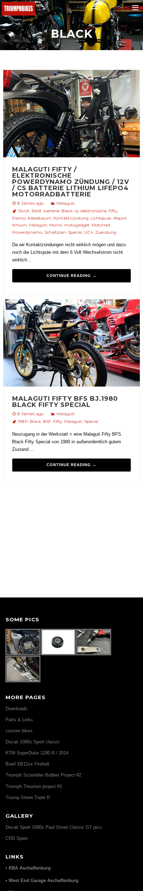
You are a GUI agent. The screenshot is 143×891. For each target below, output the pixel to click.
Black (67, 210)
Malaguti (66, 203)
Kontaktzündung (71, 218)
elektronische (94, 210)
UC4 (88, 232)
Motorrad (101, 225)
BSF (47, 421)
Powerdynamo (27, 232)
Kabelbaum (39, 218)
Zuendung (105, 232)
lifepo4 (120, 218)
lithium (19, 225)
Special (75, 232)
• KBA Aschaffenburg (28, 868)
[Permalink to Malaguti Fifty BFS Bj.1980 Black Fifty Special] (71, 344)
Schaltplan (55, 232)
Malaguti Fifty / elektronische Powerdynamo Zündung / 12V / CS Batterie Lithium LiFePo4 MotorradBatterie (70, 181)
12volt (24, 210)
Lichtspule (101, 218)
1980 (23, 421)
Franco (19, 218)
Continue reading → (71, 275)
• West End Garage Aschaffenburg (42, 880)
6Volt (37, 210)
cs (76, 210)
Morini (55, 225)
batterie (51, 210)
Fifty (113, 210)
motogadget (77, 225)
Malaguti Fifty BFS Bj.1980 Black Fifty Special (65, 402)
